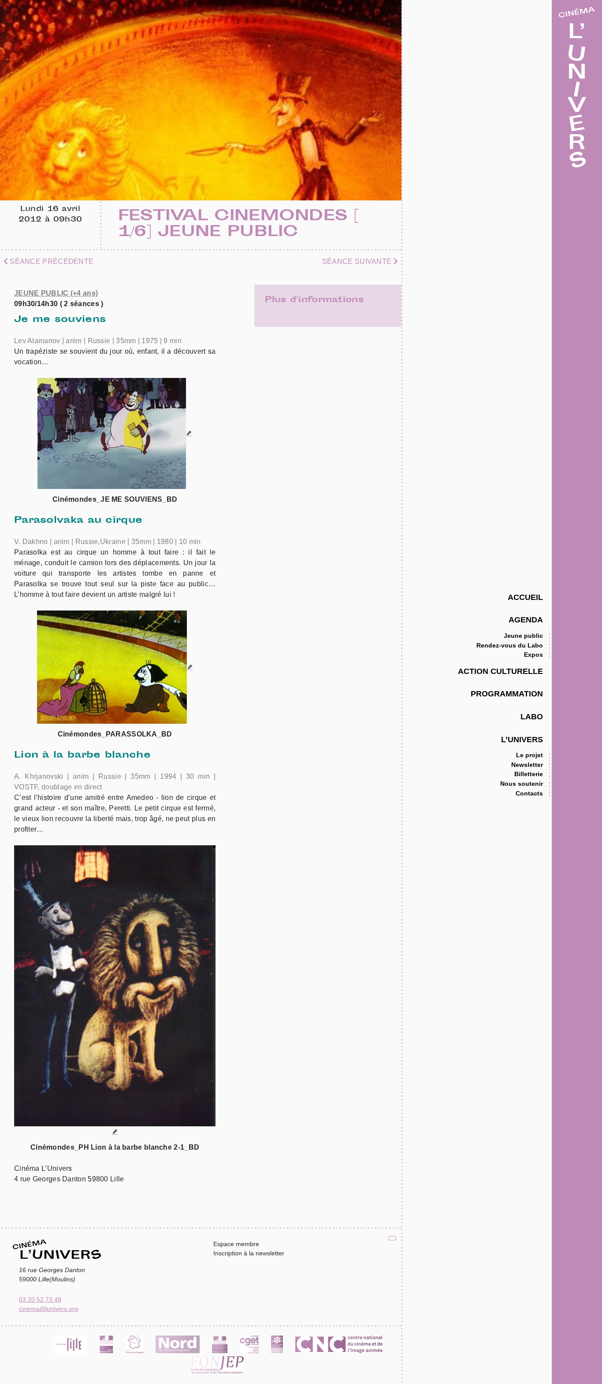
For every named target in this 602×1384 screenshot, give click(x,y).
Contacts (529, 793)
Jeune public (523, 635)
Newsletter (527, 764)
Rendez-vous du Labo (509, 645)
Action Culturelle (500, 671)
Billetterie (528, 773)
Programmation (507, 693)
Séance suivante (358, 261)
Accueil (525, 597)
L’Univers (522, 739)
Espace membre (236, 1243)
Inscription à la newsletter (248, 1253)
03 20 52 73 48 (40, 1299)
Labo (531, 716)
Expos (533, 654)
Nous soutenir (521, 783)
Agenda (526, 619)
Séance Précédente (50, 261)
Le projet (529, 755)
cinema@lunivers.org (48, 1308)
